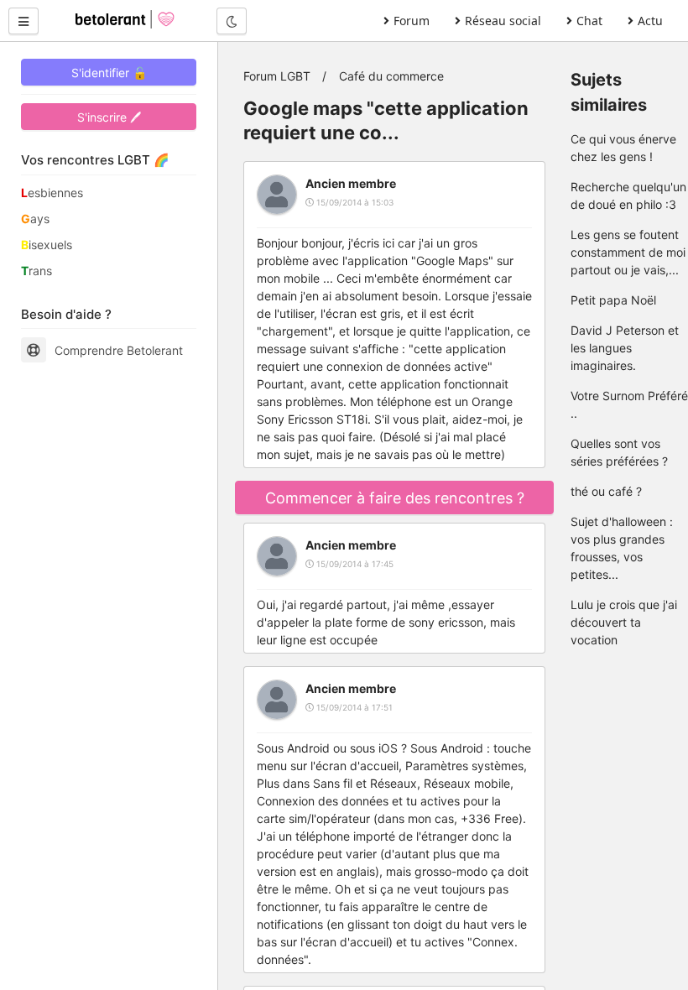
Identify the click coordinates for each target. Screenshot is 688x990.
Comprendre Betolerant (119, 350)
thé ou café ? (606, 491)
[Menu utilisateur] (23, 21)
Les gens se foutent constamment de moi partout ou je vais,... (628, 252)
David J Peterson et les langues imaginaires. (625, 348)
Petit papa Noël (613, 300)
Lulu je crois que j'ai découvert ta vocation (624, 622)
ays (35, 218)
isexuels (46, 244)
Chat (589, 21)
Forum (412, 21)
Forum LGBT (276, 76)
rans (36, 270)
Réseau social (503, 21)
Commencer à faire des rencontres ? (394, 498)
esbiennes (52, 192)
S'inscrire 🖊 (109, 117)
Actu (650, 21)
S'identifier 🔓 (109, 72)
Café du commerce (391, 76)
